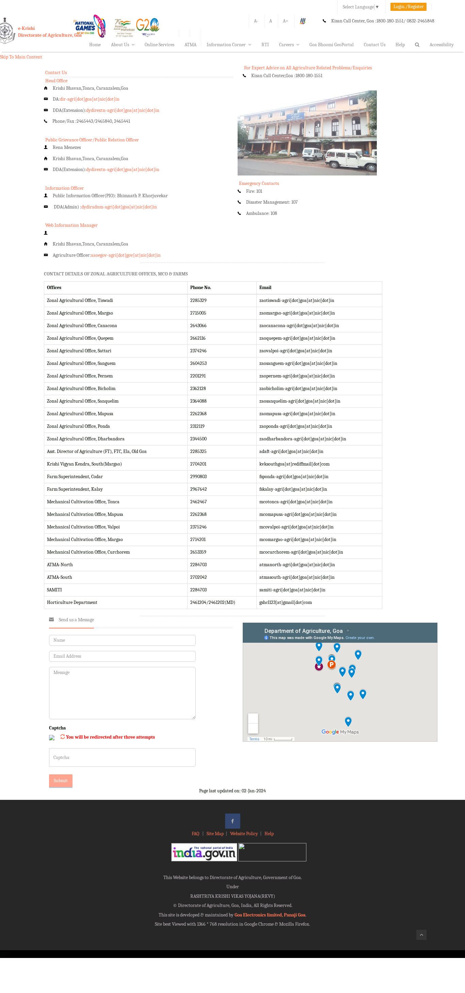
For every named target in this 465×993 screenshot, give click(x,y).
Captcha (57, 728)
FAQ (196, 834)
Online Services (159, 45)
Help (400, 45)
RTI (265, 45)
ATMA (190, 45)
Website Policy (244, 834)
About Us (120, 45)
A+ (285, 21)
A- (256, 21)
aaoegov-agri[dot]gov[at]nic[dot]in (126, 255)
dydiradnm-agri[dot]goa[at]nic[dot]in (119, 207)
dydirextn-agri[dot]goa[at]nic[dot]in (122, 110)
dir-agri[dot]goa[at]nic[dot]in (89, 99)
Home (95, 45)
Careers (286, 45)
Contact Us (374, 45)
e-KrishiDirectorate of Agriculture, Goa (50, 32)
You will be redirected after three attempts (110, 737)
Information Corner (226, 45)
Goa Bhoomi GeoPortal (331, 45)
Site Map (215, 834)
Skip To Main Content (21, 57)
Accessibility (442, 45)
